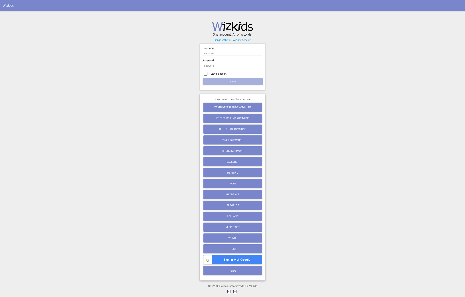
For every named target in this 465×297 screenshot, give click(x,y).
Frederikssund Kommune (232, 118)
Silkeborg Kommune (232, 129)
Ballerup (233, 161)
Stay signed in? (218, 73)
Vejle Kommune (232, 140)
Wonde (232, 238)
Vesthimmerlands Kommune (232, 107)
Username (208, 48)
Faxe (233, 183)
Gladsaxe (232, 194)
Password (208, 60)
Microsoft (233, 227)
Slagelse (233, 205)
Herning (232, 172)
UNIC (233, 248)
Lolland (232, 216)
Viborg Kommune (232, 150)
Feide (232, 270)
